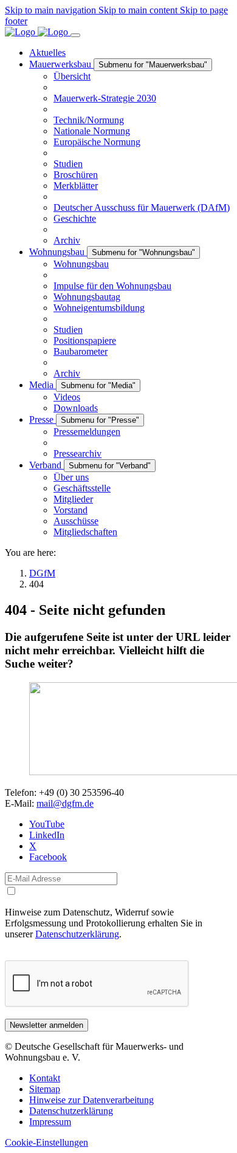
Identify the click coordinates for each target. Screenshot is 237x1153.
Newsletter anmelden (46, 1025)
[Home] (37, 32)
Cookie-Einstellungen (46, 1142)
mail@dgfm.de (65, 803)
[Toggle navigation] (75, 35)
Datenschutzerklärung (77, 934)
